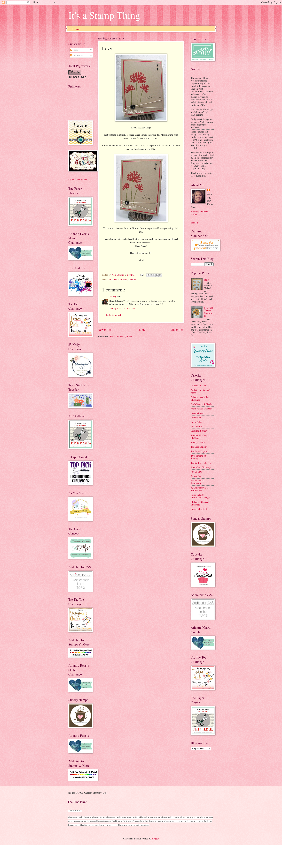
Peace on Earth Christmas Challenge (200, 496)
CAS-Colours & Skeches (202, 404)
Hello (206, 279)
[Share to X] (154, 275)
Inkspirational (197, 413)
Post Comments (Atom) (121, 336)
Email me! (195, 222)
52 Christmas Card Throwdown (199, 489)
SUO (116, 279)
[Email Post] (142, 274)
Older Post (177, 329)
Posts (75, 49)
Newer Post (105, 329)
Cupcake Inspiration (200, 509)
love (111, 279)
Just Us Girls (196, 471)
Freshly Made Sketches (201, 408)
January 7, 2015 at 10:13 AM (122, 308)
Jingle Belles (196, 421)
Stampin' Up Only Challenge (199, 437)
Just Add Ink (196, 426)
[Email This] (147, 275)
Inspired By (196, 417)
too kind (123, 279)
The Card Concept (199, 446)
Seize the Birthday (199, 430)
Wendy (112, 296)
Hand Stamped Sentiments (197, 482)
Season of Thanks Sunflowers (208, 311)
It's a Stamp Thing (104, 15)
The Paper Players (199, 451)
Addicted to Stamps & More (201, 391)
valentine (132, 279)
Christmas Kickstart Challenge (200, 503)
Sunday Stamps (198, 442)
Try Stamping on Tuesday (198, 457)
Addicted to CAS (198, 385)
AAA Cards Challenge (201, 467)
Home (76, 29)
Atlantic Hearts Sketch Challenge (201, 398)
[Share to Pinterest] (160, 275)
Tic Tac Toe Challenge (201, 462)
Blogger (155, 838)
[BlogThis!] (150, 275)
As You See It (197, 476)
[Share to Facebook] (157, 275)
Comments (77, 55)
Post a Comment (113, 314)
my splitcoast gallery (77, 179)
